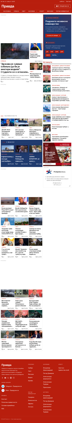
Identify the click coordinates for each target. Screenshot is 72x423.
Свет (24, 11)
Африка (30, 403)
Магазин (50, 11)
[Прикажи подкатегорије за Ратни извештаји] (70, 11)
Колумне (31, 11)
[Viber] (14, 378)
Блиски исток (32, 400)
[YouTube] (5, 378)
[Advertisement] (21, 29)
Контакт (68, 1)
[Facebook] (2, 378)
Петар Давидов (48, 373)
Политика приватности (9, 402)
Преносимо (47, 387)
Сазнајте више (52, 35)
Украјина (31, 397)
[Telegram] (11, 378)
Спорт (41, 11)
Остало (30, 407)
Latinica (62, 1)
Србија (16, 11)
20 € (57, 51)
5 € (47, 51)
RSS (3, 408)
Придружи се (64, 6)
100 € (48, 55)
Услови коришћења (8, 405)
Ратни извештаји (62, 11)
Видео (30, 377)
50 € (62, 51)
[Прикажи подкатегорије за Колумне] (36, 11)
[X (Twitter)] (8, 378)
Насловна (7, 11)
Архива (30, 380)
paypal (54, 55)
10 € (52, 51)
